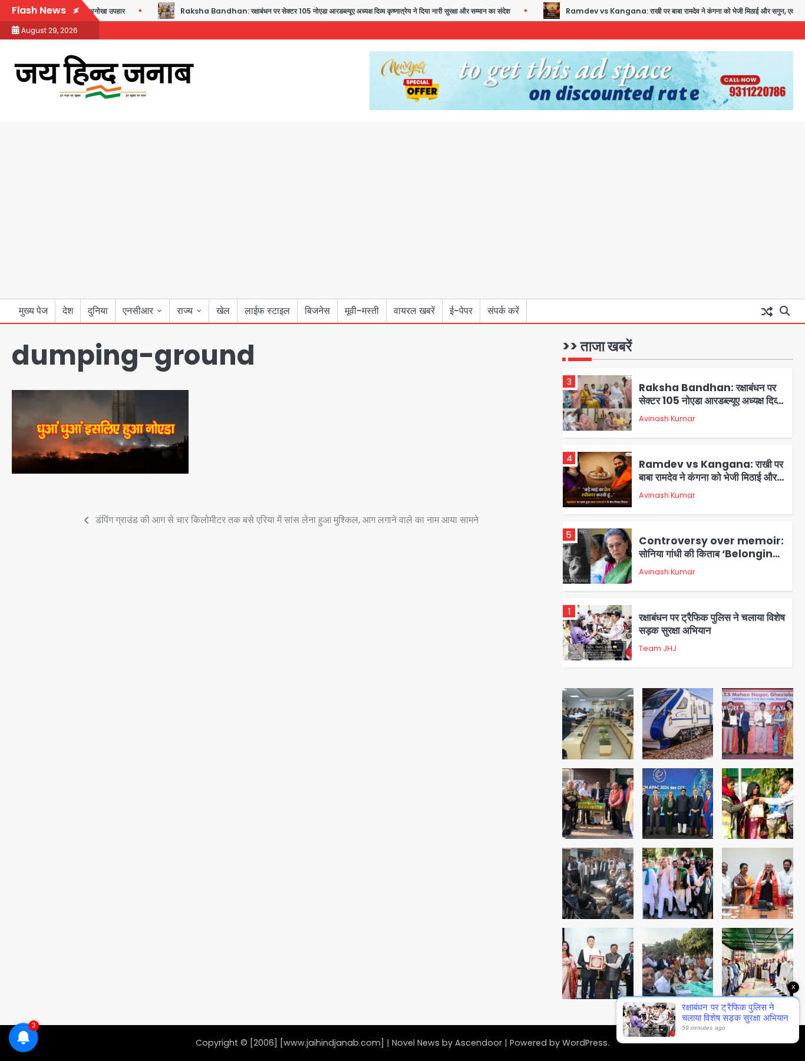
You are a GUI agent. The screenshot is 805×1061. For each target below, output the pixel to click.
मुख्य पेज (33, 311)
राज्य (185, 311)
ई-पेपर (461, 311)
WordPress (585, 1043)
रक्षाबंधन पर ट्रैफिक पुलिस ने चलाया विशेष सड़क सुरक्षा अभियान (712, 623)
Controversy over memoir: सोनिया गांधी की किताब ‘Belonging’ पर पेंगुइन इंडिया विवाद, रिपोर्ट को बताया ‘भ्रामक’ (711, 560)
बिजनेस (317, 311)
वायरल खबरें (414, 311)
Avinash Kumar (667, 419)
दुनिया (98, 311)
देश (67, 311)
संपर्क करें (503, 311)
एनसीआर (138, 311)
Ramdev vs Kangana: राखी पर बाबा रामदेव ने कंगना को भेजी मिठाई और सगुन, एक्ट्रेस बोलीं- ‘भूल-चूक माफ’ (711, 477)
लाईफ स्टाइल (267, 311)
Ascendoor (478, 1043)
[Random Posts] (767, 311)
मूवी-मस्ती (362, 311)
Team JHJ (658, 648)
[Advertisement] (402, 210)
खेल (223, 311)
